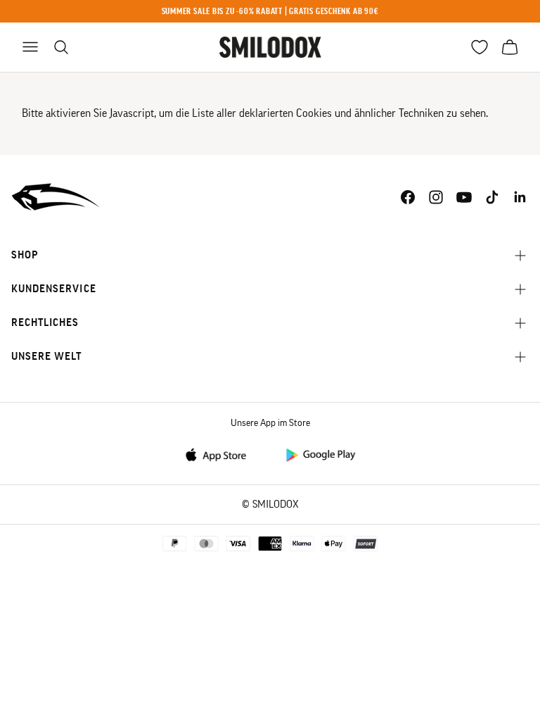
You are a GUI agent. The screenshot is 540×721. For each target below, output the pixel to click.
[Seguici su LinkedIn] (520, 197)
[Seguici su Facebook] (407, 197)
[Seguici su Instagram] (436, 197)
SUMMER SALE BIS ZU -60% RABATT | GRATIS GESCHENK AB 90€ (270, 10)
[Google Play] (320, 453)
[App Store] (220, 453)
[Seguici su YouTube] (464, 197)
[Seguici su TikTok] (492, 197)
